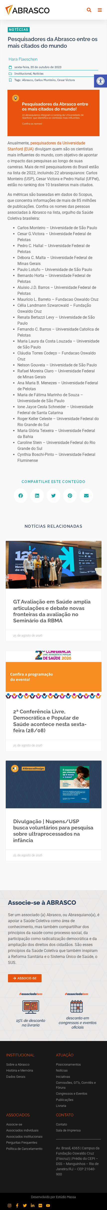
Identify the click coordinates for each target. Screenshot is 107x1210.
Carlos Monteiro (45, 80)
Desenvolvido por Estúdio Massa (53, 1197)
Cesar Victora (66, 80)
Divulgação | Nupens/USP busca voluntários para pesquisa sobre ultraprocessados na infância (53, 830)
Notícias (38, 73)
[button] (100, 81)
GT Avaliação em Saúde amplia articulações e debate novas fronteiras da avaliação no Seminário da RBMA (52, 611)
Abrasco (27, 80)
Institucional (22, 73)
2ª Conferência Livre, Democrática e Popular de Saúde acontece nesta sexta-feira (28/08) (50, 721)
